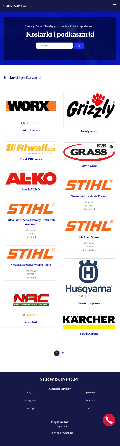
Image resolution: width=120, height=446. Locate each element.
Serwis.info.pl (16, 6)
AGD (90, 408)
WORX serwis (31, 130)
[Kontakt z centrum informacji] (109, 420)
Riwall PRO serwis (31, 159)
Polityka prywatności (62, 432)
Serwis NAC (31, 322)
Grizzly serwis (89, 131)
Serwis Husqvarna (89, 303)
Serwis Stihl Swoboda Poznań (89, 196)
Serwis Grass (89, 165)
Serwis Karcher (89, 333)
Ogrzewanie (90, 392)
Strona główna (33, 26)
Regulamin (62, 426)
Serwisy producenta (56, 26)
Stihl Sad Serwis (89, 237)
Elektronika (89, 400)
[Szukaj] (79, 46)
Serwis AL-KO (31, 189)
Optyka (30, 392)
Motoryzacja (30, 400)
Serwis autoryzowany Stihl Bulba (31, 264)
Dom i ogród (30, 408)
